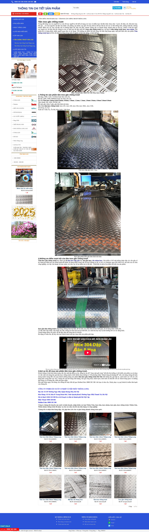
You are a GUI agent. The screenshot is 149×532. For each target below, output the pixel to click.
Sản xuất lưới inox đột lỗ (127, 13)
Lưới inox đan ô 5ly (106, 13)
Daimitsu (15, 104)
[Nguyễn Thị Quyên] (12, 91)
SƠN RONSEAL (17, 112)
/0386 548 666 (28, 2)
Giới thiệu (116, 1)
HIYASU (15, 136)
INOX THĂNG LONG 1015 (20, 128)
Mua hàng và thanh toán (64, 521)
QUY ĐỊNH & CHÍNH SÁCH (63, 517)
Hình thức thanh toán (90, 521)
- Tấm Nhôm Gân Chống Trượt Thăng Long (24, 46)
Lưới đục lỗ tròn (116, 13)
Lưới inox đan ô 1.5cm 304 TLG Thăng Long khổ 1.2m (86, 13)
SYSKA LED (16, 100)
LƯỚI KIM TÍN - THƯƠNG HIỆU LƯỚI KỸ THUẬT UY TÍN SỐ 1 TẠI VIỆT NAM (22, 149)
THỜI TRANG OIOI (18, 124)
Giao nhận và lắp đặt (90, 519)
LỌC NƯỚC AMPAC (18, 116)
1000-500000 (17, 158)
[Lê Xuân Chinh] (12, 83)
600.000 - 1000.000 (18, 162)
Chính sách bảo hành (64, 519)
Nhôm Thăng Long (18, 140)
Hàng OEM (16, 120)
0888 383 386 (18, 2)
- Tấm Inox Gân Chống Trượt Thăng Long (24, 43)
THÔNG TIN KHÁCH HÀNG (89, 517)
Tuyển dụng (125, 1)
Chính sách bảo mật (63, 524)
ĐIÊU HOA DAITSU (18, 108)
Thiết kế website (37, 530)
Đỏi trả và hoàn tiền (90, 524)
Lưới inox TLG (17, 144)
